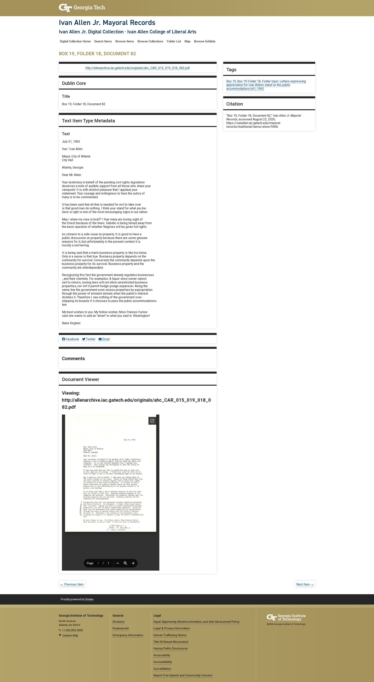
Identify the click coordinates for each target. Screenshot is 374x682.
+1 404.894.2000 (72, 629)
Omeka (89, 599)
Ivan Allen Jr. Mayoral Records (107, 22)
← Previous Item (72, 584)
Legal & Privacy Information (171, 628)
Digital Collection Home (75, 41)
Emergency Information (128, 635)
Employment (121, 628)
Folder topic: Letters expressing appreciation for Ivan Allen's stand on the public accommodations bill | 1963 (266, 85)
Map (187, 41)
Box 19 (231, 81)
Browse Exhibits (204, 41)
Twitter (90, 339)
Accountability (162, 661)
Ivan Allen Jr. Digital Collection (91, 31)
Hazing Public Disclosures (170, 648)
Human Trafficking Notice (169, 635)
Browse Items (124, 41)
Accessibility (161, 655)
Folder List (174, 41)
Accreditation (162, 668)
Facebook (72, 339)
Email (106, 339)
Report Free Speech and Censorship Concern (182, 675)
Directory (118, 621)
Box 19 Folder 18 (249, 81)
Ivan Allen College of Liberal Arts (161, 31)
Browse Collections (150, 41)
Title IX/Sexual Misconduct (170, 641)
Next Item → (305, 584)
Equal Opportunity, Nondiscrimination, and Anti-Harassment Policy (196, 621)
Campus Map (70, 635)
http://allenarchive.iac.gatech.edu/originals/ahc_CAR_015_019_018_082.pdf (138, 68)
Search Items (103, 41)
